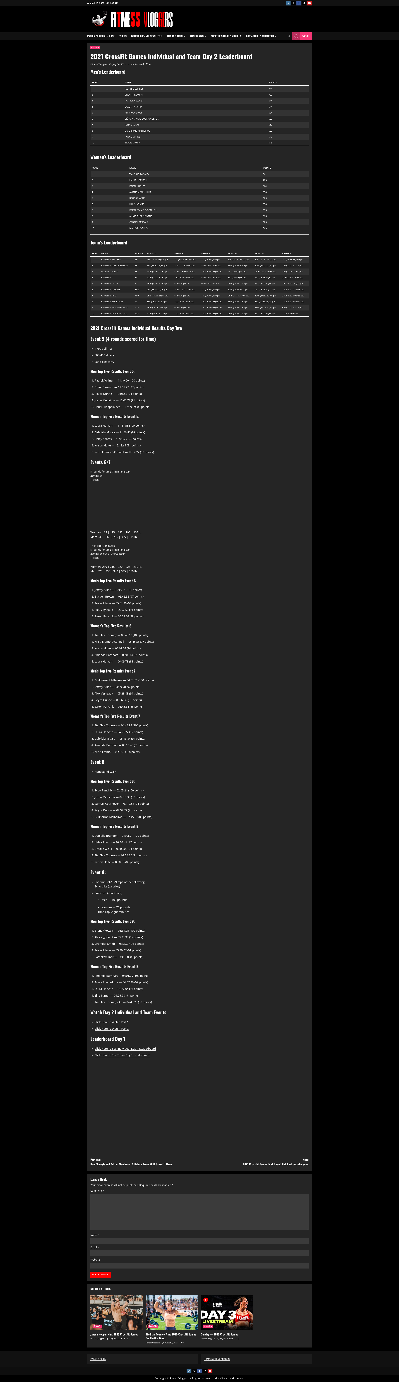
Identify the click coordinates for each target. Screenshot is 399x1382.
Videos (123, 36)
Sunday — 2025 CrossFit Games (219, 1334)
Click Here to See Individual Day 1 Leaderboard (125, 1048)
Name (94, 1235)
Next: (276, 1162)
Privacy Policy (98, 1358)
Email (94, 1247)
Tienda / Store (175, 36)
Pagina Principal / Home (101, 36)
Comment (97, 1190)
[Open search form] (289, 36)
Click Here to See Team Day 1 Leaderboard (122, 1055)
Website (95, 1259)
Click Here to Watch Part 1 (112, 1022)
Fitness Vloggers (98, 64)
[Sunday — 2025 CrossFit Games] (227, 1312)
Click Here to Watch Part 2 (112, 1028)
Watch (305, 36)
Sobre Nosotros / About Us (226, 36)
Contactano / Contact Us (260, 36)
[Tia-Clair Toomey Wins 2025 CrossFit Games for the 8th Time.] (172, 1312)
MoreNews (221, 1378)
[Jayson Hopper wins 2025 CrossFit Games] (116, 1312)
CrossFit (95, 47)
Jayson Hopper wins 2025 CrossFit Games (114, 1334)
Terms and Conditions (217, 1358)
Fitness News (197, 36)
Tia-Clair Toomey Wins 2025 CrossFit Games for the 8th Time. (171, 1336)
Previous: (132, 1162)
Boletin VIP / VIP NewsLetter (146, 36)
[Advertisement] (255, 19)
